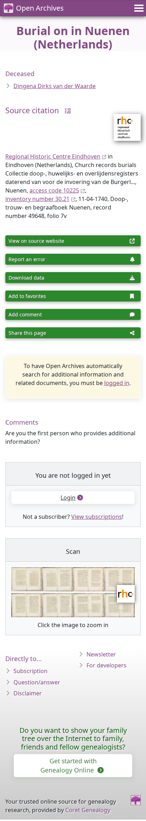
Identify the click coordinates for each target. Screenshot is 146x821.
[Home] (136, 800)
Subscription (30, 671)
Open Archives (40, 8)
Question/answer (36, 682)
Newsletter (101, 654)
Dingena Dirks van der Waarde (54, 86)
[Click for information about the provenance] (66, 110)
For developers (106, 665)
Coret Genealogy (87, 810)
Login (68, 497)
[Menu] (138, 8)
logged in (116, 383)
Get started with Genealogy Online (68, 765)
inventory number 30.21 (37, 199)
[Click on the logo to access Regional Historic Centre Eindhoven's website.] (123, 123)
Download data (26, 277)
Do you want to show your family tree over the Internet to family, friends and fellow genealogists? (73, 738)
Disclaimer (27, 693)
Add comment (25, 314)
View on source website (36, 240)
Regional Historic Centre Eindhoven (52, 156)
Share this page (27, 332)
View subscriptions (96, 517)
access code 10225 (54, 190)
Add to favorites (27, 296)
